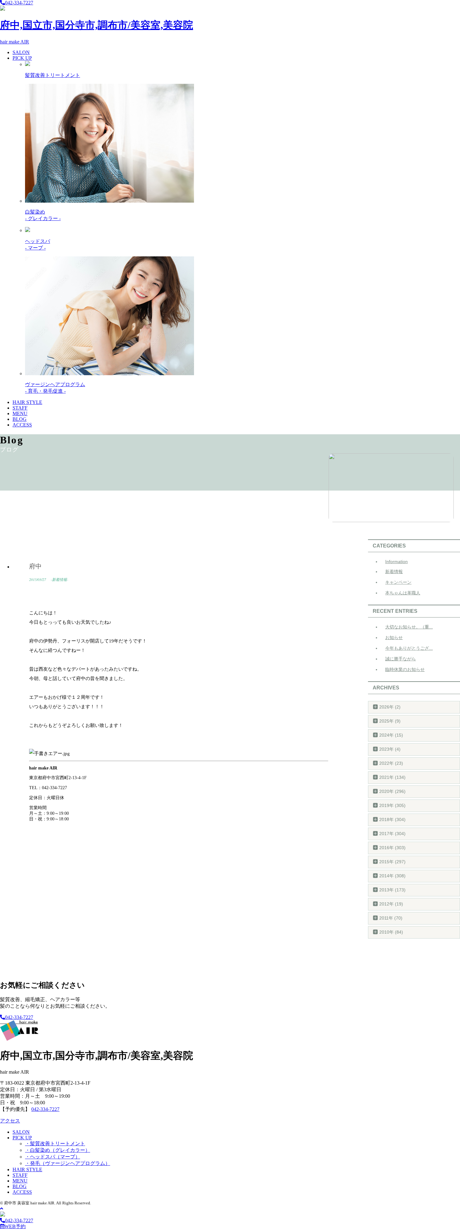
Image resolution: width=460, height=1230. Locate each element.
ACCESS (22, 424)
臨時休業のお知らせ (405, 669)
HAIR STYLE (27, 402)
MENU (20, 413)
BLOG (20, 419)
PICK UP (22, 58)
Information (396, 561)
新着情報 (394, 571)
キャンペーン (398, 582)
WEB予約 (15, 1226)
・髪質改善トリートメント (55, 1143)
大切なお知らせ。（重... (409, 626)
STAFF (20, 408)
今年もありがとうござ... (409, 648)
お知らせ (394, 637)
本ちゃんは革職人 (402, 592)
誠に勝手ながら (400, 658)
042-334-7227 (19, 2)
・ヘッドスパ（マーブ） (52, 1156)
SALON (21, 52)
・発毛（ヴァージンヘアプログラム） (67, 1163)
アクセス (10, 1120)
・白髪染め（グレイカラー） (57, 1150)
